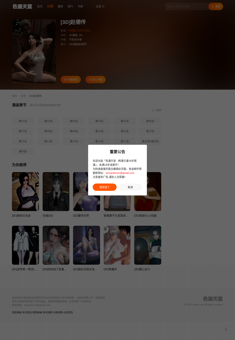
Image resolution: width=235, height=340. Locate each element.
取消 (130, 187)
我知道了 (105, 187)
